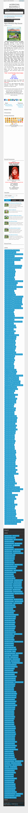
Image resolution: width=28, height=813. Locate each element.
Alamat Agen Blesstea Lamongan (10, 616)
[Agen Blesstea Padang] (6, 224)
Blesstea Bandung (19, 375)
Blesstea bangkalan (8, 377)
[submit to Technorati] (21, 100)
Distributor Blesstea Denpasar (10, 410)
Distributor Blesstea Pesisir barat (10, 458)
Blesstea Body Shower (14, 379)
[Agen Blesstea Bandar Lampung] (6, 231)
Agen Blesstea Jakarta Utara (10, 275)
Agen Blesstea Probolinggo (9, 319)
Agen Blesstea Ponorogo (9, 317)
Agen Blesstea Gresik (8, 267)
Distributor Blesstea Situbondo (10, 464)
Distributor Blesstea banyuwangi (10, 402)
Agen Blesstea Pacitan (17, 306)
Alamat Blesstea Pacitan (18, 354)
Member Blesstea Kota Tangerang (10, 483)
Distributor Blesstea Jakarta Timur (10, 419)
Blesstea (14, 373)
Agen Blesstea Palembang (18, 308)
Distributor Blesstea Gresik (9, 689)
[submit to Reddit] (19, 100)
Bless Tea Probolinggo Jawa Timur (10, 371)
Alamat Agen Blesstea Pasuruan (10, 352)
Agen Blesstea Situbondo (9, 323)
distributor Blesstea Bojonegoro (10, 408)
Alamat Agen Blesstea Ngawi (9, 350)
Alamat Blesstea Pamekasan (9, 356)
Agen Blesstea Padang (13, 221)
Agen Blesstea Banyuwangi (9, 258)
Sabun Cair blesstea (19, 489)
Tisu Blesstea (18, 795)
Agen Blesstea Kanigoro (9, 570)
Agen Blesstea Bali (16, 250)
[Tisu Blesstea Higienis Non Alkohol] (6, 218)
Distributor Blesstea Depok (9, 412)
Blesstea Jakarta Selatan (16, 383)
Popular (7, 200)
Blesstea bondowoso (16, 381)
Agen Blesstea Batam (8, 545)
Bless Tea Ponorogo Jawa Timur (10, 369)
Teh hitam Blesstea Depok (9, 502)
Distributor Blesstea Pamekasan (10, 452)
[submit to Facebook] (5, 100)
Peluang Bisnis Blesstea (9, 487)
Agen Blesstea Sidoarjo (18, 321)
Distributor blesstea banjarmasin (10, 400)
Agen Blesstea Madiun (18, 298)
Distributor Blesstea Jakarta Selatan (11, 693)
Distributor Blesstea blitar (9, 406)
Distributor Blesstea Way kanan (9, 20)
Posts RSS (16, 805)
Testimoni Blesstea (19, 793)
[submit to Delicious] (15, 100)
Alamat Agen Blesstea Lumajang (10, 618)
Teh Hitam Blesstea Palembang (10, 510)
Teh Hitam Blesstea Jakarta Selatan (11, 504)
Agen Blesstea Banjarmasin (9, 256)
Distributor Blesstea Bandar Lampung (11, 394)
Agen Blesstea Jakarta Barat (9, 269)
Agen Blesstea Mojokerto (9, 304)
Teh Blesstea (17, 491)
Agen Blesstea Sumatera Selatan (10, 327)
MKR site (16, 804)
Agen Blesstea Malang (8, 302)
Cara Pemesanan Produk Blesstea (10, 387)
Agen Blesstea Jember (19, 281)
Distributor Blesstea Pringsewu (10, 460)
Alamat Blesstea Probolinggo (9, 360)
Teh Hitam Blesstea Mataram (10, 506)
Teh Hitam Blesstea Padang (9, 508)
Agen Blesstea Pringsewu (18, 317)
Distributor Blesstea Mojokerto (10, 716)
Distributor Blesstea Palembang (10, 450)
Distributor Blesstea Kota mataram (10, 425)
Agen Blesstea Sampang (9, 321)
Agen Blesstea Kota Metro (9, 290)
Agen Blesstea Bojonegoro (9, 547)
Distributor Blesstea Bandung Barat (11, 398)
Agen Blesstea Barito (18, 258)
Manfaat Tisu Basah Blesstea (10, 481)
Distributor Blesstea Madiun (9, 435)
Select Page (21, 0)
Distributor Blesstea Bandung (10, 396)
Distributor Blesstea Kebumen (10, 423)
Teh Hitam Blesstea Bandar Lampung (11, 768)
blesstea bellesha (15, 377)
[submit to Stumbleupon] (11, 100)
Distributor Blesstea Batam (9, 404)
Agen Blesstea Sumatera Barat (10, 325)
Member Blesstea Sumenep (9, 485)
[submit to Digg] (13, 100)
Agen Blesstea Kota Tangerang (10, 294)
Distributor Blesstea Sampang (10, 462)
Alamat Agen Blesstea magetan (10, 342)
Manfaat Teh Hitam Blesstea (9, 479)
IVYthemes (12, 804)
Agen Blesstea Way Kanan (16, 19)
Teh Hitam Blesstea (13, 766)
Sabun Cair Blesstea (12, 209)
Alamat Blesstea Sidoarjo (19, 641)
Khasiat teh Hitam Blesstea (9, 477)
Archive (20, 200)
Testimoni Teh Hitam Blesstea (9, 795)
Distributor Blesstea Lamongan (10, 431)
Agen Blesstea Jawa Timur (9, 281)
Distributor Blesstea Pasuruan (10, 454)
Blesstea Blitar (7, 379)
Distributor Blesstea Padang (9, 448)
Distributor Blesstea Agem (9, 670)
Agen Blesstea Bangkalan (18, 254)
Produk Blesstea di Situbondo (10, 489)
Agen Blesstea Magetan (18, 300)
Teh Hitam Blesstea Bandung (9, 770)
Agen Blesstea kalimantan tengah (10, 568)
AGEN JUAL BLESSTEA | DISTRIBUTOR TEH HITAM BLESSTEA (14, 8)
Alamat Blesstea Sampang (9, 362)
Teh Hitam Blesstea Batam (9, 500)
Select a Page (7, 10)
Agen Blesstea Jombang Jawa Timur (11, 283)
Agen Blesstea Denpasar (9, 265)
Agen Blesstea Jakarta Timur (10, 273)
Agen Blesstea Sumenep (13, 234)
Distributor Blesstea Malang (9, 439)
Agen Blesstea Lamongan (9, 296)
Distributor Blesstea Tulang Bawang (10, 745)
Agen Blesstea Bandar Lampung (10, 252)
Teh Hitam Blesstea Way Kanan (8, 21)
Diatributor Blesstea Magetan (9, 668)
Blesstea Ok (10, 25)
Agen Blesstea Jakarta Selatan (10, 271)
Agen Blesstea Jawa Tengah (9, 279)
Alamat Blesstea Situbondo (9, 643)
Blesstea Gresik (7, 383)
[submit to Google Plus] (9, 100)
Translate (12, 197)
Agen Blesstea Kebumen (18, 570)
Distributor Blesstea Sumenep (9, 743)
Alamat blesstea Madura (9, 354)
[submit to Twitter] (7, 100)
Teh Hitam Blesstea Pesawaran (10, 512)
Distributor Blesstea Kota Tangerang (11, 429)
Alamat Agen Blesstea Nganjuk (10, 348)
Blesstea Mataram (8, 385)
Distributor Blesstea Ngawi (9, 444)
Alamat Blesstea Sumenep (9, 367)
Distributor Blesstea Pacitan (9, 446)
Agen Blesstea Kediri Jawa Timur (10, 572)
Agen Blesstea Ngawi (8, 306)
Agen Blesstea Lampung (7, 19)
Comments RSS (21, 805)
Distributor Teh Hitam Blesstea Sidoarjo (11, 473)
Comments (14, 200)
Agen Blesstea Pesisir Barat (9, 315)
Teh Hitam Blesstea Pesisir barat (10, 514)
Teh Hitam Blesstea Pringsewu (10, 516)
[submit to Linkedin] (17, 100)
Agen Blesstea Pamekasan (9, 593)
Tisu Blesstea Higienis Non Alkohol (15, 215)
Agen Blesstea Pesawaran (9, 595)
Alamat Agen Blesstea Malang (10, 344)
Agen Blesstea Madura (9, 300)
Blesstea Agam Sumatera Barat (10, 375)
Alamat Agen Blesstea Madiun (10, 340)
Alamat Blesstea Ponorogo (9, 358)
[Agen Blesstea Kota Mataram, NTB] (6, 206)
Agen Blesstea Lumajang (9, 298)
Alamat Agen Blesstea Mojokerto (10, 346)
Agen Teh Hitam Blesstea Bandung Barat (11, 335)
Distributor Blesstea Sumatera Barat (11, 466)
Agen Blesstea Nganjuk (18, 304)
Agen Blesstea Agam (8, 250)
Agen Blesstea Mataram (17, 302)
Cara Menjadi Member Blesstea (17, 385)
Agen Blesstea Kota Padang (9, 292)
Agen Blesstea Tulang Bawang (10, 331)
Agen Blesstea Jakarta (17, 267)
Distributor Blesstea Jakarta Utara (10, 421)
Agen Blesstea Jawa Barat (9, 277)
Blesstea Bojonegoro (8, 381)
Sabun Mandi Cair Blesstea (9, 491)
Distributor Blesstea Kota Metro (10, 427)
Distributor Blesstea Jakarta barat (10, 691)
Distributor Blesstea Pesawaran (10, 456)
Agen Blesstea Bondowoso (9, 263)
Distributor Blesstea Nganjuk (9, 718)
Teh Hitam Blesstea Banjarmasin (10, 498)
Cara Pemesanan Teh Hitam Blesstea (11, 666)
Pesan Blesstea (16, 487)
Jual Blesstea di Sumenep (9, 475)
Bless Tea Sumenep (8, 373)
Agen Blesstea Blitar (16, 545)
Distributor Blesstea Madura (9, 437)
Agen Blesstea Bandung (9, 254)
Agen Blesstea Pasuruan (19, 593)
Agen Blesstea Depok (18, 265)
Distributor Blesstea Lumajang (10, 433)
